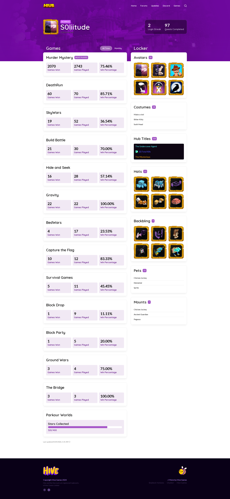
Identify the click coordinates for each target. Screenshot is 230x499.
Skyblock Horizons (156, 483)
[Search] (185, 5)
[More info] (69, 442)
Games (177, 6)
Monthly (118, 48)
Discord (166, 6)
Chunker (170, 483)
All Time (106, 48)
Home (134, 6)
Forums (143, 6)
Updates (155, 6)
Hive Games (182, 483)
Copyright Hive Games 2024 (55, 480)
